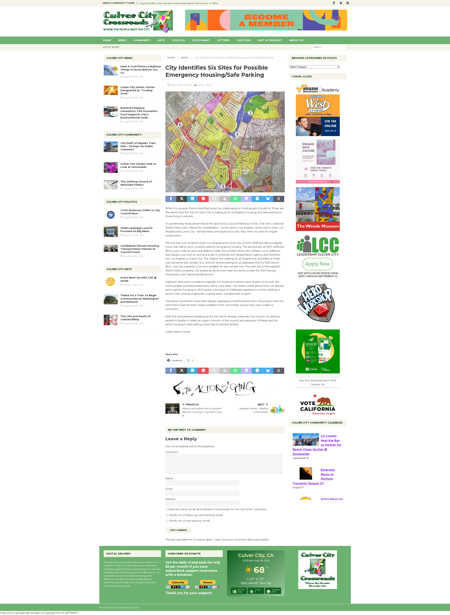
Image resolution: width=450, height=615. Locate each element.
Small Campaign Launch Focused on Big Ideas (136, 229)
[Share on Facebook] (170, 199)
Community (141, 40)
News (122, 40)
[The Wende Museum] (318, 229)
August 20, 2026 (130, 256)
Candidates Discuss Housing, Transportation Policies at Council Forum (139, 249)
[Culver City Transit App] (318, 371)
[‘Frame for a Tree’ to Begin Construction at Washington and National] (111, 299)
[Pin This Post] (203, 199)
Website (170, 499)
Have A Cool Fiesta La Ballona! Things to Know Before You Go (140, 69)
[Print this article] (224, 199)
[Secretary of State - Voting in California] (317, 413)
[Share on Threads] (278, 199)
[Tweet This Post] (181, 199)
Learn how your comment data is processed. (241, 539)
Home (107, 40)
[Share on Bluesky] (268, 199)
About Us (296, 40)
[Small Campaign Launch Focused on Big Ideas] (111, 231)
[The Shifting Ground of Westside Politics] (111, 184)
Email (169, 489)
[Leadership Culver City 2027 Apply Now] (318, 276)
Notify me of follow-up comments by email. (196, 515)
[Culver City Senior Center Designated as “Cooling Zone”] (111, 90)
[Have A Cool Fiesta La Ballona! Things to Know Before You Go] (111, 70)
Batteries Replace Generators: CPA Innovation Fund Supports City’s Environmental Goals (139, 112)
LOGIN (135, 607)
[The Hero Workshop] (318, 324)
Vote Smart (201, 40)
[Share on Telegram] (257, 199)
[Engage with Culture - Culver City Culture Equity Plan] (318, 181)
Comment (171, 452)
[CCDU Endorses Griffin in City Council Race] (111, 214)
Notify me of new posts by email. (190, 520)
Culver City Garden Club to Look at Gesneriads (138, 165)
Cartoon (244, 40)
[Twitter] (341, 3)
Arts (161, 40)
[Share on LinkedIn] (192, 199)
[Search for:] (328, 47)
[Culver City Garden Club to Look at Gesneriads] (111, 167)
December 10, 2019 (181, 85)
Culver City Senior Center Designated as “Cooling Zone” (137, 90)
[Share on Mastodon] (246, 199)
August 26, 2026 (130, 171)
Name (169, 478)
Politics (178, 40)
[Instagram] (348, 3)
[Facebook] (334, 3)
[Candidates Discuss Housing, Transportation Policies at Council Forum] (111, 249)
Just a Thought (270, 40)
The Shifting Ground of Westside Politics (136, 183)
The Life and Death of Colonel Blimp (135, 318)
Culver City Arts (119, 269)
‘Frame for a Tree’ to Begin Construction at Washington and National (139, 298)
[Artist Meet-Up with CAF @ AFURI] (111, 281)
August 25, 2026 (130, 188)
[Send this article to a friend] (214, 199)
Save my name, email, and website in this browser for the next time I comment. (218, 509)
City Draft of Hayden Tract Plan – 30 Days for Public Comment (138, 146)
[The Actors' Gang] (225, 394)
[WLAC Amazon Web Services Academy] (318, 134)
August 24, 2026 (130, 235)
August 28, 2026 (130, 76)
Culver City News (119, 58)
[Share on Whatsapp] (235, 199)
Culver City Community (124, 134)
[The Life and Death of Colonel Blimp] (111, 320)
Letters (223, 40)
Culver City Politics (121, 201)
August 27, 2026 (130, 121)
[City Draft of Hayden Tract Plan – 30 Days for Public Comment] (111, 147)
